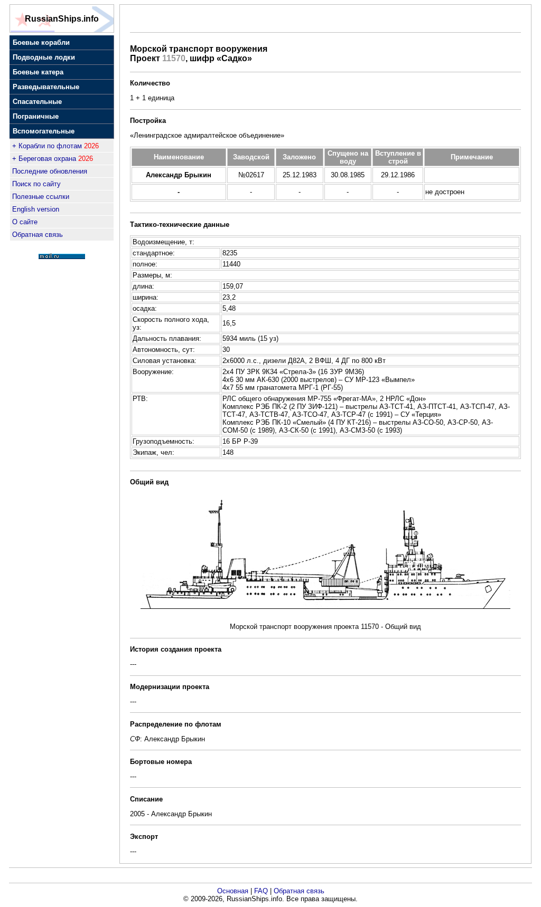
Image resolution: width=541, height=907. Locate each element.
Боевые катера (38, 72)
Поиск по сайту (36, 184)
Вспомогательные (43, 131)
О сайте (25, 222)
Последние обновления (49, 171)
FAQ (261, 891)
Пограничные (36, 116)
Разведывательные (46, 87)
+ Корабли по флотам (47, 146)
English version (35, 209)
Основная (232, 891)
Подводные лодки (44, 57)
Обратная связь (37, 234)
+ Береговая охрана (44, 159)
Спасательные (37, 102)
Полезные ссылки (40, 197)
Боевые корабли (41, 42)
